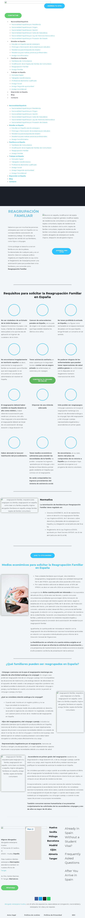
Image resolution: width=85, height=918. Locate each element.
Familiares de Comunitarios (22, 61)
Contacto (14, 98)
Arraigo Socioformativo (20, 55)
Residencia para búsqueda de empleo (26, 50)
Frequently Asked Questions (73, 858)
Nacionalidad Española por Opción (25, 30)
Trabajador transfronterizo (21, 78)
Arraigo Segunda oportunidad (23, 86)
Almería (53, 854)
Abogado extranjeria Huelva (15, 904)
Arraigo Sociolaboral (19, 89)
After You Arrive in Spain (71, 875)
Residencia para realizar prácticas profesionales (29, 52)
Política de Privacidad (53, 915)
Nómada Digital (17, 75)
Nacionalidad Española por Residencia (26, 24)
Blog (12, 95)
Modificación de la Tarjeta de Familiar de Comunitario (31, 64)
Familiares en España (19, 58)
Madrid (53, 845)
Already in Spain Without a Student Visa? (72, 837)
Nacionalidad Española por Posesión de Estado (29, 38)
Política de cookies (32, 915)
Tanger (3, 870)
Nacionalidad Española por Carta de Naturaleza (29, 33)
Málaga (53, 836)
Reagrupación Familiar (20, 67)
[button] (42, 102)
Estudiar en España (18, 41)
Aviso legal (11, 915)
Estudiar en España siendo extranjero (26, 44)
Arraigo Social (17, 83)
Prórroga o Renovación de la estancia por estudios (31, 47)
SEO (73, 915)
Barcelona (53, 841)
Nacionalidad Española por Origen (24, 27)
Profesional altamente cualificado (24, 81)
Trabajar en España (18, 72)
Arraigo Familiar (17, 69)
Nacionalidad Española (19, 22)
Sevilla (53, 832)
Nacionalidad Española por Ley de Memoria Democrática (33, 36)
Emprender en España (19, 92)
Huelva (53, 827)
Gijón (53, 849)
